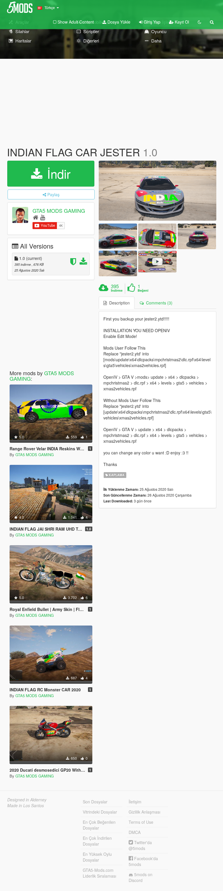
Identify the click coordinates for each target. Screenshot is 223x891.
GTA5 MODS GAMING (59, 210)
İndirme (117, 290)
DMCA (135, 832)
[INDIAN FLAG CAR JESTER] (157, 191)
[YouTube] (42, 217)
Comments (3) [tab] (158, 303)
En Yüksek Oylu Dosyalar (97, 857)
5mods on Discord (140, 877)
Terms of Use (141, 822)
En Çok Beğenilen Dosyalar (99, 825)
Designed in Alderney (26, 800)
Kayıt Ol (181, 22)
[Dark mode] (199, 22)
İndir (57, 173)
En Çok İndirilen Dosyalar (97, 841)
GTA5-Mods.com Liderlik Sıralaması (99, 873)
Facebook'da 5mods (143, 861)
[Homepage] (36, 217)
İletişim (135, 802)
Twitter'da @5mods (140, 845)
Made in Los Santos (25, 805)
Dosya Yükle (118, 22)
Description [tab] (118, 303)
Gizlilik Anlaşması (144, 812)
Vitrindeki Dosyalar (100, 812)
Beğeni (143, 290)
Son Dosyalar (95, 802)
